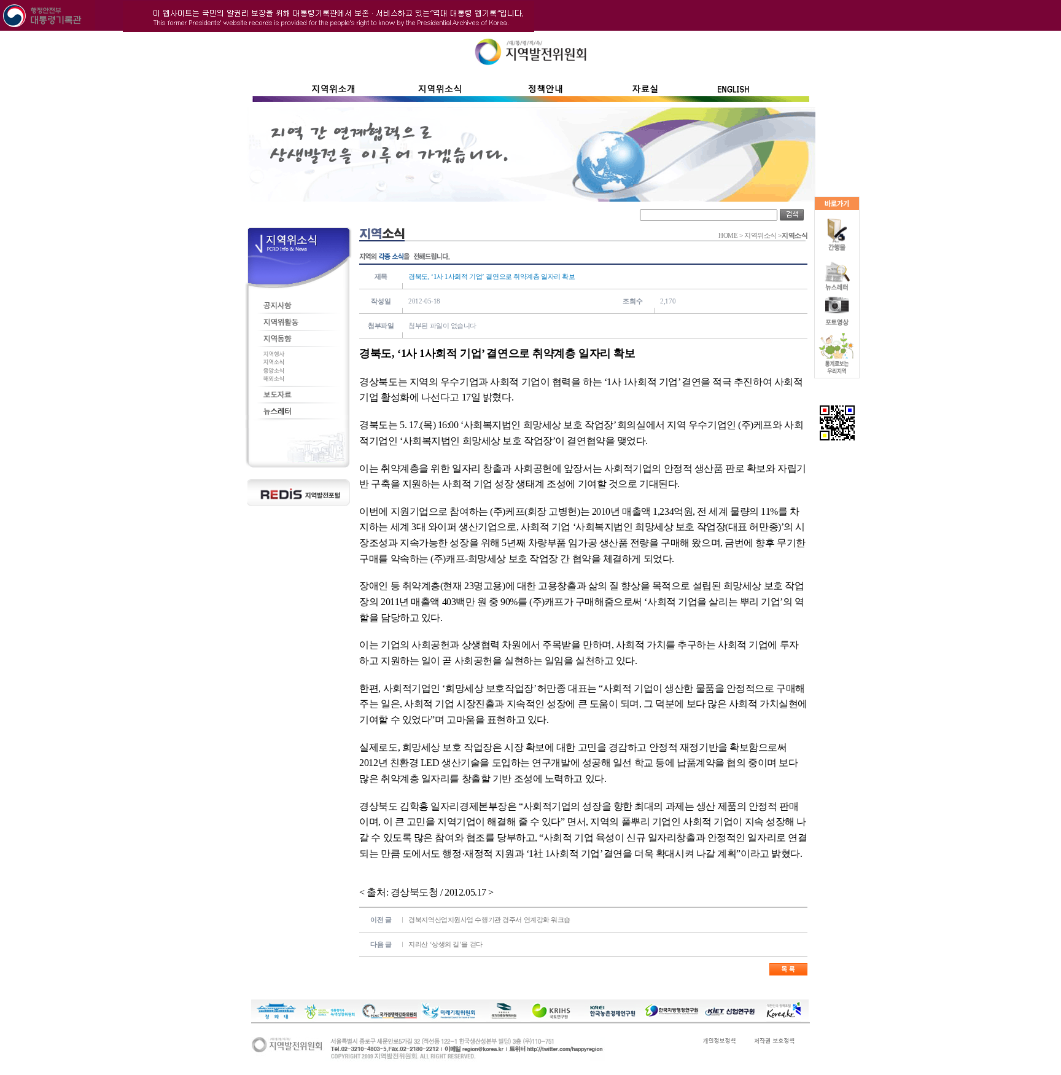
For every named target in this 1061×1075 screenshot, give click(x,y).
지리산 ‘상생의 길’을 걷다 (445, 944)
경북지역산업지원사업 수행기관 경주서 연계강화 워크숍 (489, 919)
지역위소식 (760, 235)
